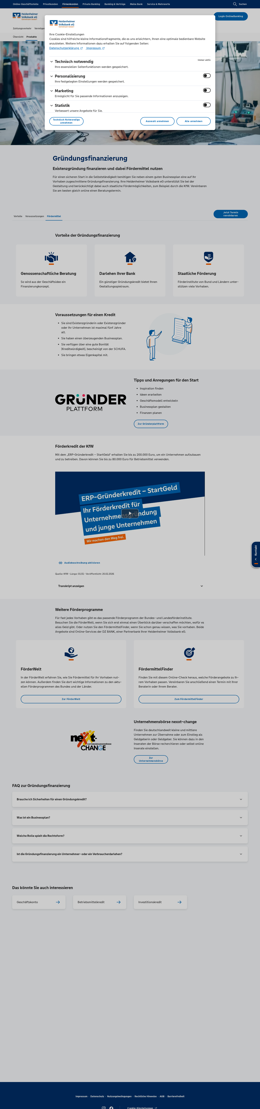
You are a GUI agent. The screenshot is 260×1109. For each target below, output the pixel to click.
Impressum (94, 48)
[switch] (207, 75)
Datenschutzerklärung (64, 48)
